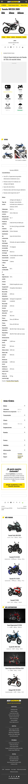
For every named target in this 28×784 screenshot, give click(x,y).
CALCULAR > (20, 110)
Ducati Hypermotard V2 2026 (14, 625)
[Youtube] (19, 776)
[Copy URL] (19, 47)
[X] (16, 47)
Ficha (3, 37)
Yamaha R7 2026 (14, 600)
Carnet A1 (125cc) (20, 13)
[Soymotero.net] (14, 700)
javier (15, 40)
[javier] (12, 40)
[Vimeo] (16, 776)
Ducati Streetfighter (22, 508)
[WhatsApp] (5, 47)
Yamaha (3, 13)
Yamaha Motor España (12, 381)
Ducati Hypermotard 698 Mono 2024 (15, 668)
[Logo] (13, 1)
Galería (13, 37)
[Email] (8, 47)
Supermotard (11, 13)
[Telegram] (10, 47)
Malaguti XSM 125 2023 (14, 690)
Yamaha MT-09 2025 (14, 557)
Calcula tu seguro (20, 456)
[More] (22, 46)
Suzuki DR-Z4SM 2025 (14, 647)
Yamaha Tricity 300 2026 (14, 535)
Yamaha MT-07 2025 (14, 579)
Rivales (24, 37)
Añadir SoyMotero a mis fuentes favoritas (14, 485)
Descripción (18, 37)
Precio (8, 37)
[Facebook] (13, 47)
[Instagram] (11, 776)
